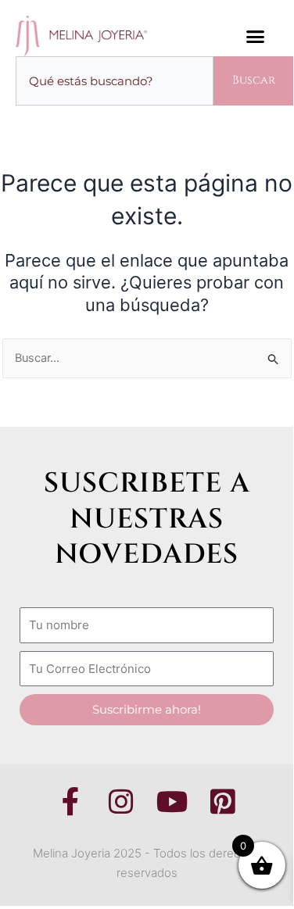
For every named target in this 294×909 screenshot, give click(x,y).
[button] (256, 36)
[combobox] (114, 81)
